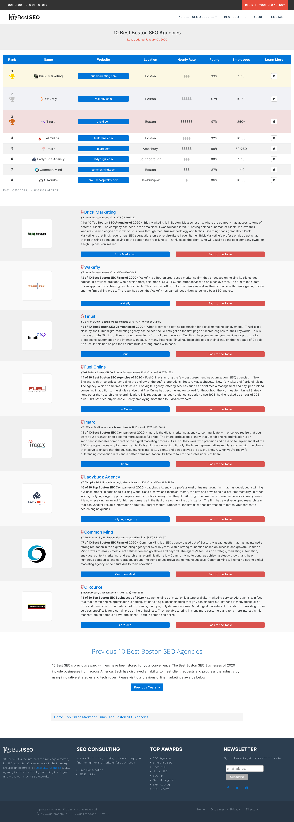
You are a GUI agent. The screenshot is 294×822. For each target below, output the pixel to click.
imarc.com (103, 148)
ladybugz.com (103, 159)
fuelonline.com (103, 138)
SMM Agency (161, 784)
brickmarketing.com (103, 76)
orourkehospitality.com (103, 180)
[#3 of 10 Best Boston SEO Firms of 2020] (37, 336)
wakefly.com (103, 98)
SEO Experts (161, 789)
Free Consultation (91, 770)
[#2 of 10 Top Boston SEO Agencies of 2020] (37, 286)
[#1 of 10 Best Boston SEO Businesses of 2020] (37, 234)
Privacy (235, 809)
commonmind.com (103, 169)
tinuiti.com (103, 121)
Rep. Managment (164, 780)
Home (58, 717)
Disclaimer (217, 809)
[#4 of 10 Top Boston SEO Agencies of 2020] (37, 388)
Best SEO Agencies (48, 768)
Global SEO (160, 771)
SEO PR (158, 775)
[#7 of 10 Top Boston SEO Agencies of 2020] (37, 553)
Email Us (89, 774)
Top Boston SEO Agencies (128, 717)
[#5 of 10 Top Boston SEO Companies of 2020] (37, 443)
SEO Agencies (162, 758)
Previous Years (145, 687)
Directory (252, 809)
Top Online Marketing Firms (86, 717)
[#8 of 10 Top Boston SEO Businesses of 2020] (37, 606)
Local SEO (160, 767)
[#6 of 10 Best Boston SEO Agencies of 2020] (37, 498)
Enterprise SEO (163, 762)
